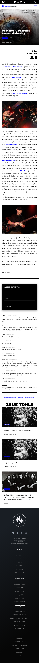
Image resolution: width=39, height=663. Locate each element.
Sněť (19, 656)
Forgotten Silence (19, 645)
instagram (19, 572)
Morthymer (19, 649)
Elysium (19, 638)
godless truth (19, 642)
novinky (19, 555)
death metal (29, 397)
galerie (20, 565)
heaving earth (19, 622)
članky (19, 558)
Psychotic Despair (10, 397)
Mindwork (20, 652)
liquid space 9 (19, 611)
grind (20, 397)
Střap (3, 42)
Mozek (22, 171)
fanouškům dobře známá (12, 67)
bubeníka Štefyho (8, 160)
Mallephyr (19, 629)
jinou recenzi (17, 77)
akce (19, 562)
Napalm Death (11, 144)
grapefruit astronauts (19, 618)
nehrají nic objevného (21, 93)
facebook (19, 569)
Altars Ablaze (19, 625)
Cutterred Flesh (19, 615)
